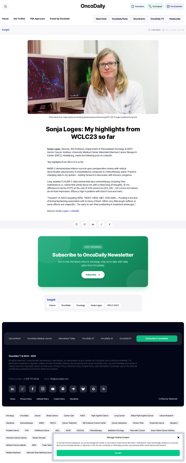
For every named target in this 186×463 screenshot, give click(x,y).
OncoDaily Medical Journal (39, 338)
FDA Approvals (37, 18)
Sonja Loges (96, 305)
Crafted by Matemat (168, 398)
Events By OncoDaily (60, 18)
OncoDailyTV (125, 338)
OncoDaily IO (88, 338)
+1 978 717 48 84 (31, 379)
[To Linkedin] (93, 224)
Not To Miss (19, 18)
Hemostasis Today (67, 338)
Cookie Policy (59, 399)
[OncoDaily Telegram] (73, 388)
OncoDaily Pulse (120, 19)
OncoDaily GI (107, 338)
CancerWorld (14, 338)
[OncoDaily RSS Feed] (103, 388)
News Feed (101, 19)
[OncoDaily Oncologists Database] (150, 6)
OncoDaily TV (157, 19)
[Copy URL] (76, 224)
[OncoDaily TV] (52, 388)
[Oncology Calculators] (132, 6)
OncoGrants (139, 19)
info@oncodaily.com (59, 379)
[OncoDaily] (93, 6)
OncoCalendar (176, 6)
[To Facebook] (109, 224)
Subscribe (91, 274)
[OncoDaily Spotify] (62, 388)
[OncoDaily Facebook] (32, 388)
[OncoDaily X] (22, 388)
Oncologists (157, 6)
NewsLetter (175, 19)
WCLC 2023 (113, 305)
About (12, 399)
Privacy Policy (26, 399)
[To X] (101, 224)
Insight (6, 29)
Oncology (80, 305)
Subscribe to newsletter (157, 338)
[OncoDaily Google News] (93, 388)
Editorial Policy (43, 399)
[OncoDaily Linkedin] (12, 388)
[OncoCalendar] (168, 6)
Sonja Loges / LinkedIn (67, 211)
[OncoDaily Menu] (5, 6)
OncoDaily (66, 305)
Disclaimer (74, 399)
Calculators (139, 6)
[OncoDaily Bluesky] (83, 388)
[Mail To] (85, 224)
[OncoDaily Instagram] (42, 388)
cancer (52, 305)
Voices (5, 18)
